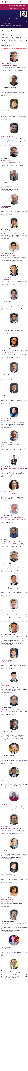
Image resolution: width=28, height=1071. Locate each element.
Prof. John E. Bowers (6, 708)
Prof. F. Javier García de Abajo (8, 635)
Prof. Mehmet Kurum (18, 786)
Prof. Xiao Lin (10, 570)
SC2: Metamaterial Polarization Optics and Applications (14, 188)
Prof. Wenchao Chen (11, 546)
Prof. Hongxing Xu (5, 684)
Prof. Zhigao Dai (17, 618)
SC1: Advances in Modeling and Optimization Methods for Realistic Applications (14, 212)
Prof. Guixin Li (10, 667)
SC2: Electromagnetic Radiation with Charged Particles (14, 642)
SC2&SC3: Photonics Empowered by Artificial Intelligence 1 (14, 593)
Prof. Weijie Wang (10, 738)
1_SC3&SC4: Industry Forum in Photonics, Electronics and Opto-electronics (14, 690)
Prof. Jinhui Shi (10, 189)
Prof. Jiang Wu (10, 905)
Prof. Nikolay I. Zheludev (7, 182)
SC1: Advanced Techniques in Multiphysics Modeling (14, 737)
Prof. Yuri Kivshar (6, 63)
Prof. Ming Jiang (18, 213)
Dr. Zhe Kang (14, 522)
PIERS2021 (4, 25)
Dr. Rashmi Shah (10, 786)
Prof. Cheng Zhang (12, 332)
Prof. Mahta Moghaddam (7, 492)
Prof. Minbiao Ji (18, 237)
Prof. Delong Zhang (11, 237)
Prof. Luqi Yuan (10, 94)
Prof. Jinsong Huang (6, 971)
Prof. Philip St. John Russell (7, 516)
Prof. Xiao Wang (17, 881)
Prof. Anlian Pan (10, 881)
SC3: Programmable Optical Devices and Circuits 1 (14, 761)
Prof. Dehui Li (10, 978)
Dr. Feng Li (9, 522)
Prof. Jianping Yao (5, 850)
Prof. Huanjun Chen (17, 570)
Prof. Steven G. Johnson (6, 443)
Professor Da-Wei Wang (19, 94)
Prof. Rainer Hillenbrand (7, 611)
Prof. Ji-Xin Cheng (5, 230)
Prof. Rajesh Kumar (17, 762)
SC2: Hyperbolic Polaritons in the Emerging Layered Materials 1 (14, 617)
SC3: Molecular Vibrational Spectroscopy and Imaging (14, 236)
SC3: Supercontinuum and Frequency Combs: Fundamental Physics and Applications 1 (14, 521)
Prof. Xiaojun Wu (10, 691)
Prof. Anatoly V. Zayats (6, 660)
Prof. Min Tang (19, 546)
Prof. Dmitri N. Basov (6, 563)
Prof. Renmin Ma (11, 70)
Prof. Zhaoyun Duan (11, 643)
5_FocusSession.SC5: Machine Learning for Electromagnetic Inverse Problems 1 (14, 401)
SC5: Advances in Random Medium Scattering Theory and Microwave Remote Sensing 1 (14, 356)
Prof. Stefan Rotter (5, 827)
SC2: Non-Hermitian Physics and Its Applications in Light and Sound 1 (14, 832)
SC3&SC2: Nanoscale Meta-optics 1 (15, 69)
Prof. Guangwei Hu (19, 165)
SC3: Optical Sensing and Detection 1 (14, 903)
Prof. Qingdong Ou (10, 165)
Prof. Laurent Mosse (6, 301)
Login (22, 2)
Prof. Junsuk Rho (19, 594)
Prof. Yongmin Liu (11, 594)
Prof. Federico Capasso (6, 947)
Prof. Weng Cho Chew (6, 731)
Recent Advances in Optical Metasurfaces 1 (16, 330)
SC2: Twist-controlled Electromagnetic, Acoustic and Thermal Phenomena (14, 164)
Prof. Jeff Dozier (5, 803)
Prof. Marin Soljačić (5, 587)
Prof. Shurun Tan (10, 357)
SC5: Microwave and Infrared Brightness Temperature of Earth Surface (14, 259)
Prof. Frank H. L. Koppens (7, 922)
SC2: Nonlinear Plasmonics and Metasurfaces (16, 665)
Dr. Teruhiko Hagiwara (6, 277)
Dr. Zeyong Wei (16, 189)
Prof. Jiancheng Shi (16, 810)
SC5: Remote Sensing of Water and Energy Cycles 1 (14, 808)
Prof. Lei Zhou (6, 325)
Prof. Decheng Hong (11, 284)
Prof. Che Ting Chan (6, 466)
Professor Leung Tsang (6, 349)
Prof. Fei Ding (19, 332)
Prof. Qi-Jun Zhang (5, 395)
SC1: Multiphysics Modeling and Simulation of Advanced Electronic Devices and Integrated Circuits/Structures (14, 545)
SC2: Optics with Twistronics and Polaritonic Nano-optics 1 (14, 569)
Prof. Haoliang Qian (19, 70)
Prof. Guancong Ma (11, 833)
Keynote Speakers (18, 25)
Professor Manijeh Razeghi (7, 898)
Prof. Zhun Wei (10, 402)
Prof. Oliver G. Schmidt (6, 874)
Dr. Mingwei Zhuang (18, 738)
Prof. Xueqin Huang (20, 475)
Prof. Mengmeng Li (11, 213)
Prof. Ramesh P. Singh (17, 260)
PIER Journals (4, 6)
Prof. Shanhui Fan (5, 111)
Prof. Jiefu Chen (18, 284)
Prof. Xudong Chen (17, 402)
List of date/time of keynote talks (7, 45)
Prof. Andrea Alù (5, 159)
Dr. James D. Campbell (19, 142)
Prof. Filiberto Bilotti (6, 206)
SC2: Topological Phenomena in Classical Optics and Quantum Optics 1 (14, 93)
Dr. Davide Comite (5, 135)
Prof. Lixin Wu (10, 260)
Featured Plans (11, 25)
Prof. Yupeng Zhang (17, 978)
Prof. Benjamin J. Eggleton (7, 755)
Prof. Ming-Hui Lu (11, 475)
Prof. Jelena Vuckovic (6, 419)
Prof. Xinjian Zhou (18, 691)
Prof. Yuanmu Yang (17, 667)
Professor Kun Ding (19, 833)
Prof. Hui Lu (9, 810)
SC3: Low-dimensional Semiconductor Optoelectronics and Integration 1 (14, 880)
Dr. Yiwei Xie (9, 762)
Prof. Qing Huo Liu (5, 539)
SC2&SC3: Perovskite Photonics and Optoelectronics (14, 977)
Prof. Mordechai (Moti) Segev (8, 87)
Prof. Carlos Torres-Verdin (7, 254)
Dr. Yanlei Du (17, 357)
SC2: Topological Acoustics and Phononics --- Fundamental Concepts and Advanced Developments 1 (14, 474)
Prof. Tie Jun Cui (5, 374)
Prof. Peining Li (10, 618)
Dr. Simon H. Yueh (5, 779)
